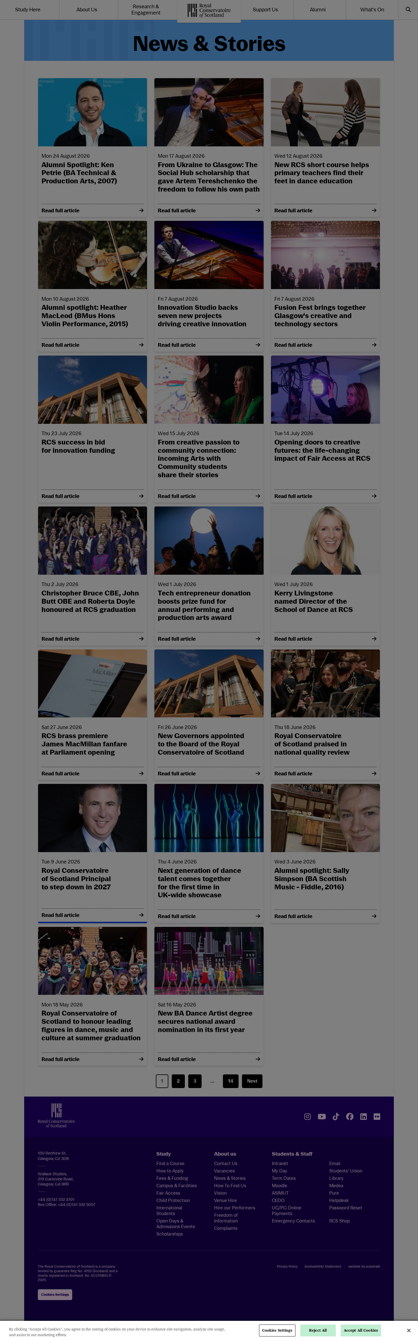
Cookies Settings (277, 1330)
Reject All (318, 1330)
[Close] (409, 1330)
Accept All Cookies (361, 1330)
